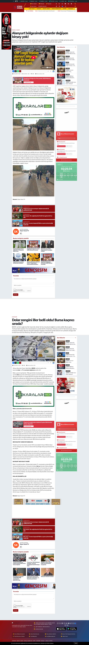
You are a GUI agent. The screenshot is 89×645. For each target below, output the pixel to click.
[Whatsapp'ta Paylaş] (18, 71)
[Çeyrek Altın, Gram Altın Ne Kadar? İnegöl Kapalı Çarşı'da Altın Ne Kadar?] (33, 257)
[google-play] (72, 628)
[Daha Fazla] (20, 71)
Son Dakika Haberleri (50, 636)
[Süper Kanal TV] (18, 7)
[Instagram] (64, 623)
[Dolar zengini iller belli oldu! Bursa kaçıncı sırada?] (33, 348)
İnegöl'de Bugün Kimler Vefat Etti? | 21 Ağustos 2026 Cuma (18, 250)
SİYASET (43, 640)
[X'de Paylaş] (15, 71)
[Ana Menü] (75, 6)
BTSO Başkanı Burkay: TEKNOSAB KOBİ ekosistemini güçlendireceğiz (18, 578)
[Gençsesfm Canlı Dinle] (37, 501)
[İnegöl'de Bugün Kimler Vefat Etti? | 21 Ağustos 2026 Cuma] (19, 244)
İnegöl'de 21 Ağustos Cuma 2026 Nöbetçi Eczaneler (33, 249)
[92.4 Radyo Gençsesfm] (6, 31)
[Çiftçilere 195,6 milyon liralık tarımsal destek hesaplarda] (47, 557)
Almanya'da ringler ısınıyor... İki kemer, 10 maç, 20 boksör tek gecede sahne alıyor (70, 64)
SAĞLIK (47, 640)
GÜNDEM (39, 8)
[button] (76, 9)
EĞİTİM (64, 8)
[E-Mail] (21, 234)
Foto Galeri (34, 3)
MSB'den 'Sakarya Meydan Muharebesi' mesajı (70, 77)
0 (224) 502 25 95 (62, 444)
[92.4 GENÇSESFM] (34, 270)
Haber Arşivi (65, 636)
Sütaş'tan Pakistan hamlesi (47, 576)
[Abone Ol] (53, 71)
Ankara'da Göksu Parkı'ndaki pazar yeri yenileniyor (71, 58)
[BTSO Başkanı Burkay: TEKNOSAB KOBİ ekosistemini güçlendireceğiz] (19, 571)
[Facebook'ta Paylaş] (13, 71)
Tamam (76, 643)
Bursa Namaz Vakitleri (51, 634)
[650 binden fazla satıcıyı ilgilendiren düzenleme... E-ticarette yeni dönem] (33, 571)
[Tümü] (75, 47)
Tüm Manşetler (33, 636)
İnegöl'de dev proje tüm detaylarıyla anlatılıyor (18, 262)
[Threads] (73, 623)
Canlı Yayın (33, 6)
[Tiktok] (71, 623)
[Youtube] (69, 623)
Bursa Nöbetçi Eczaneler (20, 634)
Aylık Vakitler (60, 179)
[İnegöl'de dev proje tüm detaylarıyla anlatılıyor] (19, 257)
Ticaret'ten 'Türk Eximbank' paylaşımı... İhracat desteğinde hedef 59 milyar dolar (33, 564)
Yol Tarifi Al (70, 146)
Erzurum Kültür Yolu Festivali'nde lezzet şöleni (70, 71)
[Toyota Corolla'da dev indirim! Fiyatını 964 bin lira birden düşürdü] (19, 557)
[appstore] (61, 628)
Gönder (15, 294)
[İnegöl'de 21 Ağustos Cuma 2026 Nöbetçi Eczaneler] (33, 244)
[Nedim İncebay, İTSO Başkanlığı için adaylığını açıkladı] (47, 244)
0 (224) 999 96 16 (62, 146)
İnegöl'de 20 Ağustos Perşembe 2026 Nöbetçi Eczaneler (46, 263)
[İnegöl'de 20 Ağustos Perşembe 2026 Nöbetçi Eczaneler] (47, 257)
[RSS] (68, 625)
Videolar (42, 3)
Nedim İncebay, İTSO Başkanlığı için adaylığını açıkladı (46, 250)
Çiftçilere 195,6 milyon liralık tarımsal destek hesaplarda (46, 563)
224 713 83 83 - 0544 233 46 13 (43, 626)
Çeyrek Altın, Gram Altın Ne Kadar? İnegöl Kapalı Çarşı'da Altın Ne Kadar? (33, 263)
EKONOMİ (70, 8)
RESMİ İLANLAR (42, 6)
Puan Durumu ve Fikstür (19, 636)
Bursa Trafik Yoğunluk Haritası (68, 634)
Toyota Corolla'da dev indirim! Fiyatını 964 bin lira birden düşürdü (19, 563)
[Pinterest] (62, 623)
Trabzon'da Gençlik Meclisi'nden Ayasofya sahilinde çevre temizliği (71, 52)
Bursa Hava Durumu (35, 634)
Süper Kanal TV (24, 230)
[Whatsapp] (65, 625)
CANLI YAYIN (32, 8)
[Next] (75, 623)
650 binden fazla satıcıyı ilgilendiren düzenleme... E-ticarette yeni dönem (33, 577)
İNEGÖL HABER (46, 8)
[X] (60, 623)
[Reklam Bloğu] (66, 119)
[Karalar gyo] (33, 107)
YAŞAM (67, 50)
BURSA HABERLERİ (56, 8)
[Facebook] (58, 623)
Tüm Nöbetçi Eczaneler (67, 160)
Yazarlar (49, 3)
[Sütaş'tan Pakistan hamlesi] (47, 571)
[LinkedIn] (67, 623)
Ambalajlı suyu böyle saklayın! (71, 83)
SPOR (67, 62)
